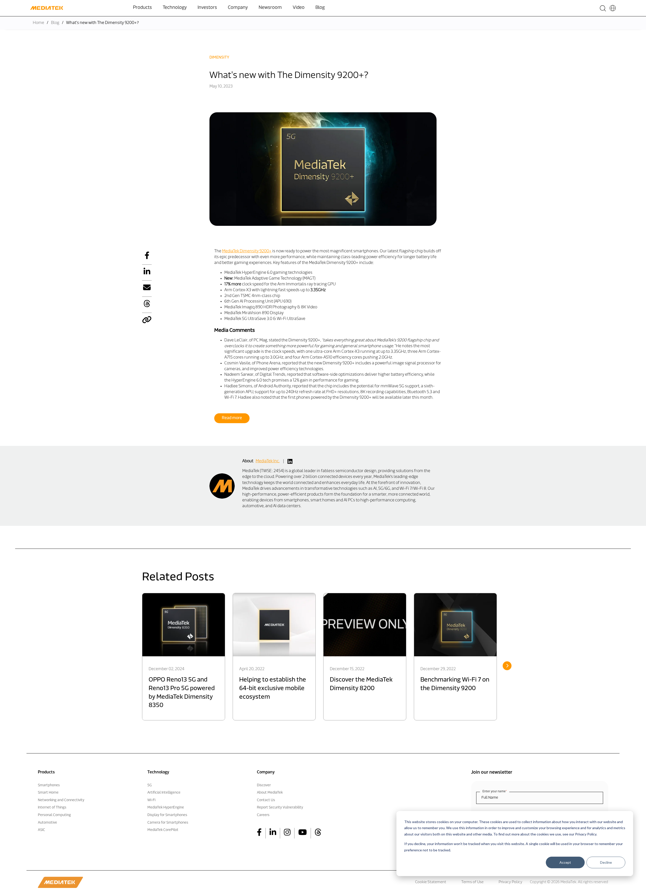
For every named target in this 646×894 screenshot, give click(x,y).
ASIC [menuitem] (41, 830)
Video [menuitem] (299, 8)
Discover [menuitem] (264, 785)
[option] (183, 656)
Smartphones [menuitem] (49, 785)
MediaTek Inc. (268, 461)
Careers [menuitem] (263, 815)
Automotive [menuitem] (47, 823)
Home (38, 23)
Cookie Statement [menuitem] (430, 882)
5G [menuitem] (149, 785)
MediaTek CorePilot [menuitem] (162, 830)
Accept (565, 862)
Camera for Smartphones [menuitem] (167, 823)
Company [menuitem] (238, 8)
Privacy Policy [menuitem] (510, 882)
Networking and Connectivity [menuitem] (61, 800)
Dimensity (219, 58)
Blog (55, 23)
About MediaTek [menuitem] (270, 793)
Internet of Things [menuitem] (52, 807)
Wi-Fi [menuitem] (151, 800)
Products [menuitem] (142, 8)
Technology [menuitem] (175, 8)
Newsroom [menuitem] (270, 8)
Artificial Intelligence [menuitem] (163, 793)
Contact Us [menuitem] (266, 800)
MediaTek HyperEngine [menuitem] (165, 807)
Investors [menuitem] (207, 8)
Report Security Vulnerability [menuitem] (280, 807)
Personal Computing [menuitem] (54, 815)
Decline (606, 862)
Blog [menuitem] (320, 8)
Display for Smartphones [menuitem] (167, 815)
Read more (232, 418)
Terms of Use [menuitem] (472, 882)
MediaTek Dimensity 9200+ (247, 251)
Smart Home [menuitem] (48, 793)
